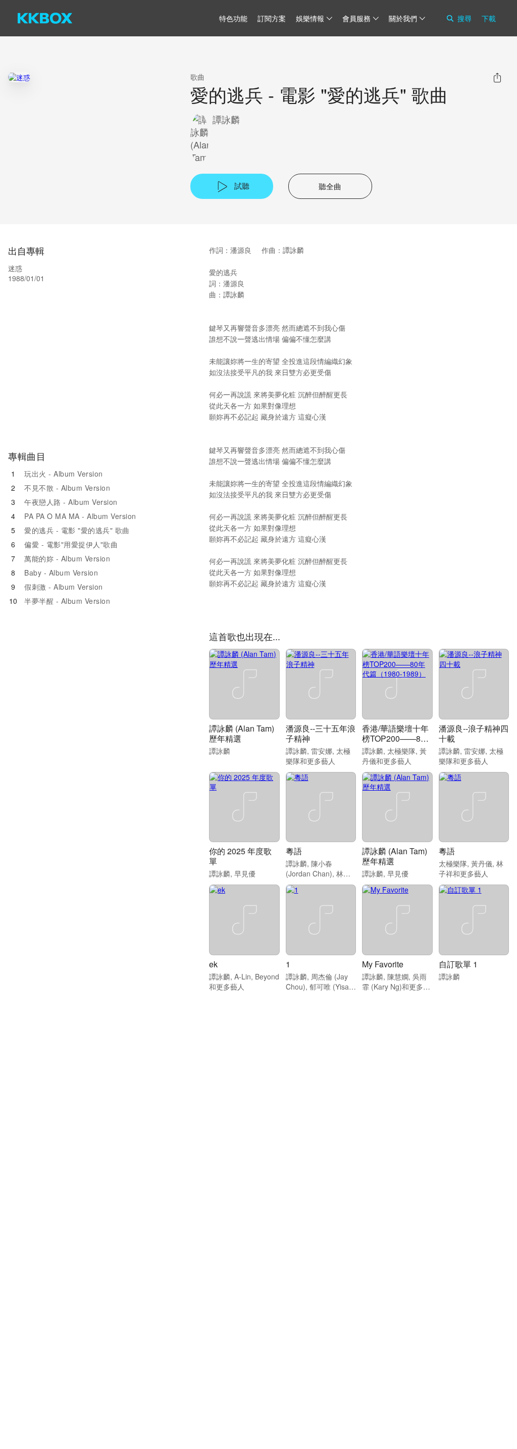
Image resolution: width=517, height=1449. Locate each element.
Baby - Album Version (61, 572)
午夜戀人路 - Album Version (71, 502)
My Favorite (382, 964)
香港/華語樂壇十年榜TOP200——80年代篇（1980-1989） (395, 743)
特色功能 (233, 18)
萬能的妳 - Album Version (67, 558)
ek (213, 964)
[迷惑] (19, 77)
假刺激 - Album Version (63, 587)
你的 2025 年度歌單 (240, 856)
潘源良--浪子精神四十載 (473, 733)
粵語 (294, 851)
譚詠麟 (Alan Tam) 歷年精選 (241, 733)
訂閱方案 (271, 18)
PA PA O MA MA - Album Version (80, 516)
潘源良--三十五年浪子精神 (320, 733)
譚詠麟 (226, 119)
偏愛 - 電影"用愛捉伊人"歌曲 (71, 544)
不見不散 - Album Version (67, 488)
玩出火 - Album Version (63, 474)
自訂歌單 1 (458, 964)
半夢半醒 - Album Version (67, 601)
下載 (489, 18)
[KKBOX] (45, 18)
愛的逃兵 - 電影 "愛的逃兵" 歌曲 (77, 530)
